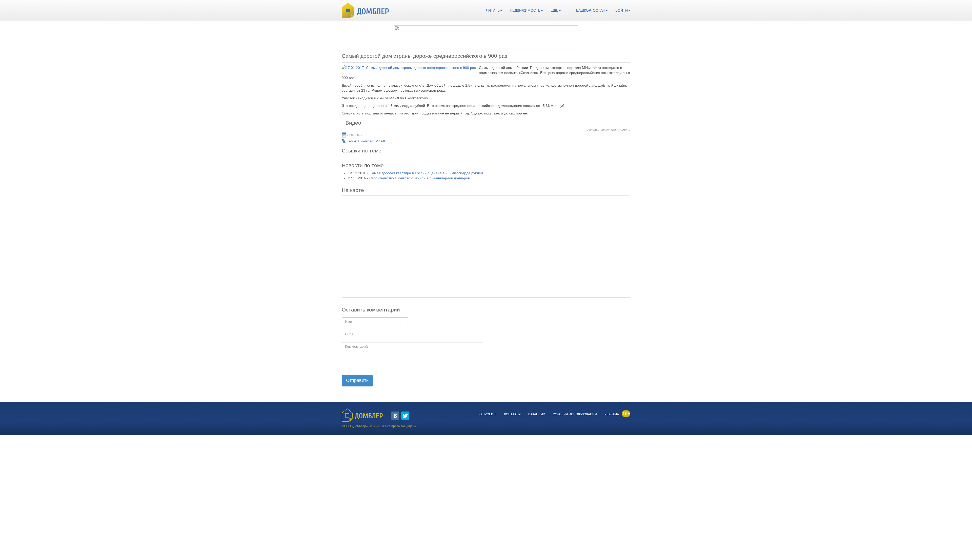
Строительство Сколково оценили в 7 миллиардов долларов (419, 178)
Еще (554, 10)
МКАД (380, 141)
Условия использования (575, 414)
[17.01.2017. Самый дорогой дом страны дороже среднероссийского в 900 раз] (409, 67)
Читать (493, 10)
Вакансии (536, 414)
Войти (621, 10)
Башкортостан (590, 10)
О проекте (488, 414)
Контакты (512, 414)
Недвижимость (525, 10)
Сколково (365, 141)
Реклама (611, 414)
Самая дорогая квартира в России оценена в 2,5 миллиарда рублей (426, 173)
